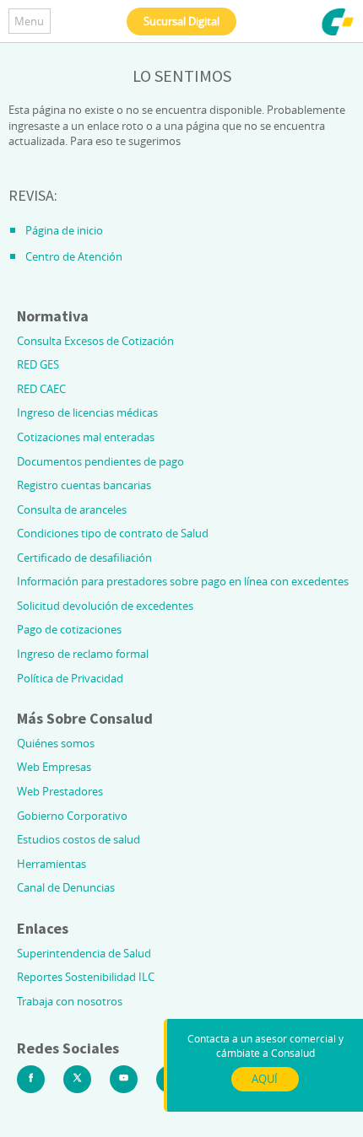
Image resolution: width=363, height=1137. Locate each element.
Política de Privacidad (70, 678)
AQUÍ (265, 1078)
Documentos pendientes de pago (100, 461)
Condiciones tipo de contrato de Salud (113, 533)
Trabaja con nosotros (69, 1001)
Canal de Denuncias (66, 887)
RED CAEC (41, 388)
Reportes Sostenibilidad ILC (85, 976)
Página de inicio (64, 230)
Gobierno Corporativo (72, 815)
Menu (29, 21)
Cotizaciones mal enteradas (85, 437)
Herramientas (51, 863)
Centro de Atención (73, 256)
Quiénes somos (56, 743)
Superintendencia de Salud (84, 953)
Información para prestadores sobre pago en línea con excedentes (183, 581)
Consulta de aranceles (72, 509)
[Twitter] (77, 1079)
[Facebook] (31, 1079)
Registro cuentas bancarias (84, 485)
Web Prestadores (60, 791)
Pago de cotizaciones (69, 629)
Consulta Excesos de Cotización (95, 340)
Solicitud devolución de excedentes (105, 605)
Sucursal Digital (181, 21)
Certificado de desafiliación (84, 557)
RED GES (38, 364)
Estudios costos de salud (78, 839)
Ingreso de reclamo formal (83, 653)
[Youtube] (124, 1079)
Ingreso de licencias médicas (87, 412)
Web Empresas (54, 766)
